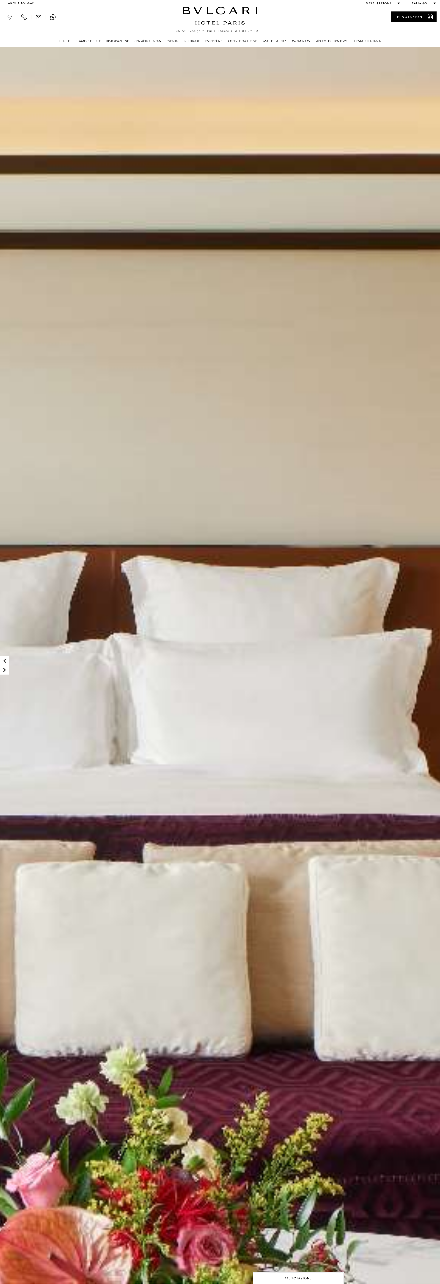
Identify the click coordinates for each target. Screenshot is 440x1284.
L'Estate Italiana (367, 41)
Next (4, 670)
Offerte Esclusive (242, 41)
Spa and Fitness (148, 41)
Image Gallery (274, 41)
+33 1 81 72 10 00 (247, 31)
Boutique (192, 41)
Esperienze (213, 41)
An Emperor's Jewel (332, 41)
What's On (301, 41)
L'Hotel (65, 41)
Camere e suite (89, 41)
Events (172, 41)
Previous (4, 660)
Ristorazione (117, 41)
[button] (381, 3)
